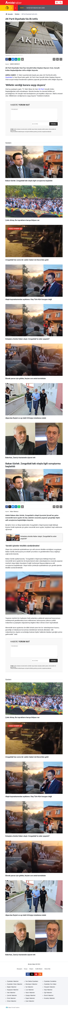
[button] (54, 59)
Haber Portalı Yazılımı (13, 1007)
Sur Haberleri (29, 987)
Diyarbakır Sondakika (50, 981)
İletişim (31, 969)
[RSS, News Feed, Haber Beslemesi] (40, 974)
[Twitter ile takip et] (32, 974)
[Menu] (56, 2)
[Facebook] (6, 59)
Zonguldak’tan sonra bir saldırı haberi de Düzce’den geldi (37, 8)
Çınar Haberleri (30, 1001)
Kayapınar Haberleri (12, 990)
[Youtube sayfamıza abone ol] (36, 974)
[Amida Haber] (13, 2)
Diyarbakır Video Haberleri (14, 984)
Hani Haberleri (11, 992)
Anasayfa (10, 14)
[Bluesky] (13, 59)
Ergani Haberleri (30, 998)
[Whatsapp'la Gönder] (19, 59)
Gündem (17, 14)
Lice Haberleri (30, 990)
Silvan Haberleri (11, 1001)
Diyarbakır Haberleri (12, 981)
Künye (25, 969)
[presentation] (11, 8)
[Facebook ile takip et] (28, 974)
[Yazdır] (22, 59)
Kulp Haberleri (48, 990)
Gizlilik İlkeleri (38, 969)
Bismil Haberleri (48, 995)
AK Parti (41, 89)
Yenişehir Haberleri (49, 987)
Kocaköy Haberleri (49, 998)
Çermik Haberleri (12, 995)
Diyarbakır (8, 77)
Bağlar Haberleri (11, 987)
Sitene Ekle (47, 969)
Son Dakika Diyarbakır (32, 981)
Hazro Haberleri (30, 992)
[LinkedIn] (16, 59)
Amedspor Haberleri (31, 984)
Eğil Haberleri (48, 992)
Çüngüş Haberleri (30, 995)
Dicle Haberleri (11, 998)
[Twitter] (9, 59)
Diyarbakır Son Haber (50, 984)
